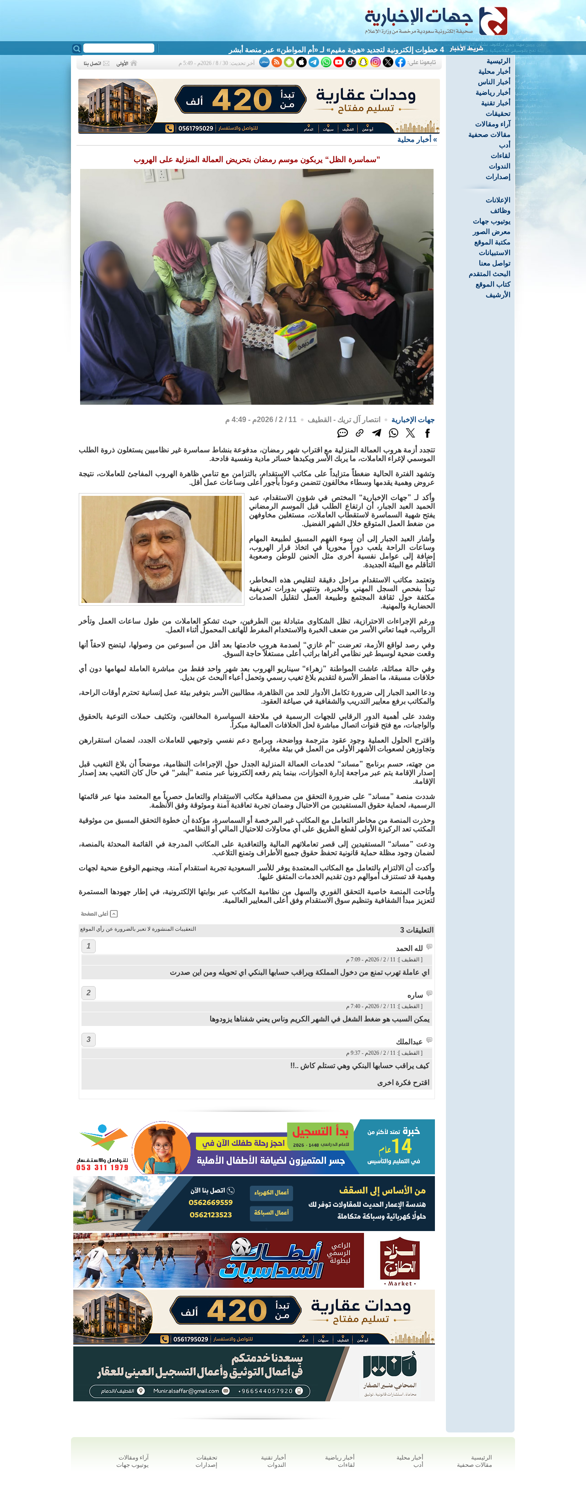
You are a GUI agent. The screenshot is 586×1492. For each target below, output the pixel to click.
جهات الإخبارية (413, 419)
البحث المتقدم (489, 273)
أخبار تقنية (495, 103)
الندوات (499, 166)
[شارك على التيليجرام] (376, 438)
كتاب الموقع (493, 284)
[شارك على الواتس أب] (393, 438)
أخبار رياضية (493, 92)
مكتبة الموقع (492, 242)
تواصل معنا (494, 263)
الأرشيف (498, 294)
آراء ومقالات (492, 124)
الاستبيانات (494, 252)
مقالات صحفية (489, 134)
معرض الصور (491, 231)
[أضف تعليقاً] (342, 438)
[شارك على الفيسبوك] (427, 438)
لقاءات (500, 155)
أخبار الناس (494, 82)
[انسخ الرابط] (359, 438)
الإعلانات (498, 200)
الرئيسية (498, 61)
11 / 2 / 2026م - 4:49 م (261, 419)
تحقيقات (498, 113)
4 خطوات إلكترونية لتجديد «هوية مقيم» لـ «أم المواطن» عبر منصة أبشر (336, 50)
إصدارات (498, 176)
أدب (504, 145)
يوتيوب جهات (491, 221)
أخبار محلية (494, 71)
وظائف (500, 210)
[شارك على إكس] (410, 438)
